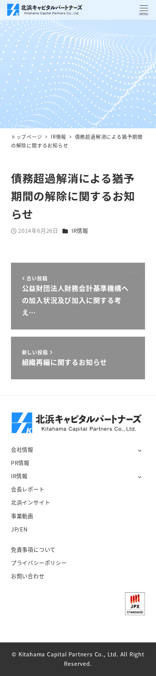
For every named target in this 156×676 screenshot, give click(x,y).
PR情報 (20, 463)
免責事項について (33, 549)
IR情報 (80, 230)
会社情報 (22, 449)
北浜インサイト (30, 502)
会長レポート (28, 489)
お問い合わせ (28, 576)
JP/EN (19, 529)
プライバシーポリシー (39, 563)
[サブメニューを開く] (139, 450)
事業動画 (22, 516)
